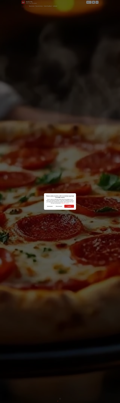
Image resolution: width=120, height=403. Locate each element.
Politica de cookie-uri (65, 203)
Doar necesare (59, 206)
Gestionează (50, 206)
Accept (69, 206)
